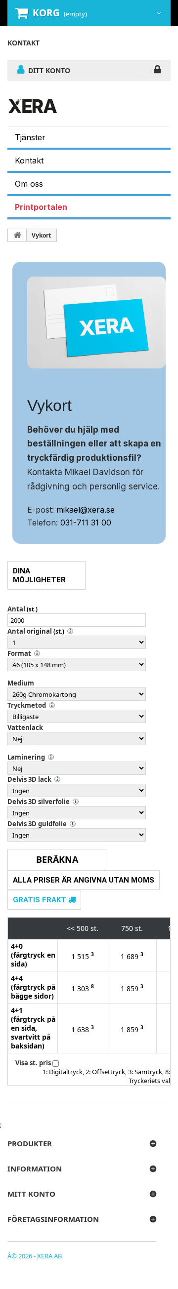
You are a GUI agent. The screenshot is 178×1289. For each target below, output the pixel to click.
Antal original (29, 631)
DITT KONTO (49, 70)
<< (71, 928)
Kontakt (29, 160)
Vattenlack (25, 727)
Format (19, 653)
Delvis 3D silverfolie (38, 801)
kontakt (23, 42)
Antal (16, 608)
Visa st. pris (33, 1062)
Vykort (41, 235)
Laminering (26, 757)
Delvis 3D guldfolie (37, 823)
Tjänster (30, 137)
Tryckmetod (26, 705)
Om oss (29, 184)
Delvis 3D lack (29, 779)
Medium (20, 683)
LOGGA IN (157, 71)
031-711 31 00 (85, 522)
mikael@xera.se (85, 510)
